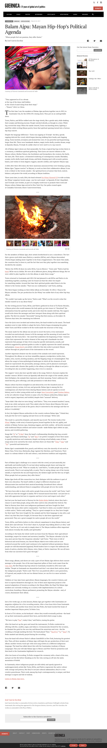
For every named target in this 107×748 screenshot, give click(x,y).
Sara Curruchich (48, 392)
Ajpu (62, 442)
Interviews (38, 14)
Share (88, 41)
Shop (28, 733)
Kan (19, 620)
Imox (64, 632)
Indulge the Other (95, 79)
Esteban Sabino (63, 392)
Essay (18, 14)
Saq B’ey (54, 632)
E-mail (101, 41)
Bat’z (36, 437)
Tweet (94, 41)
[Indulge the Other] (82, 84)
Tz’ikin (21, 434)
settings (63, 746)
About (15, 733)
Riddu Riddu (43, 500)
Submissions (36, 733)
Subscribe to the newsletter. (37, 717)
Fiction (9, 14)
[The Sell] (82, 75)
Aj (14, 434)
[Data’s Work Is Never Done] (82, 93)
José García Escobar (15, 40)
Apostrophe (64, 14)
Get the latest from (87, 47)
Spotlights (51, 14)
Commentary (9, 21)
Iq (29, 437)
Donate (98, 8)
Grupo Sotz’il (19, 347)
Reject (82, 745)
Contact (22, 733)
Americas (16, 21)
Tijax (57, 442)
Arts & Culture (25, 21)
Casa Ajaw (8, 566)
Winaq (7, 422)
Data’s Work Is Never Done (94, 88)
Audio (75, 14)
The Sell (91, 71)
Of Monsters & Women (94, 60)
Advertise (51, 733)
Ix (60, 632)
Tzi (7, 444)
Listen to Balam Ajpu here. (15, 679)
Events (44, 733)
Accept (73, 745)
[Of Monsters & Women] (82, 68)
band (7, 271)
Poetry (27, 14)
